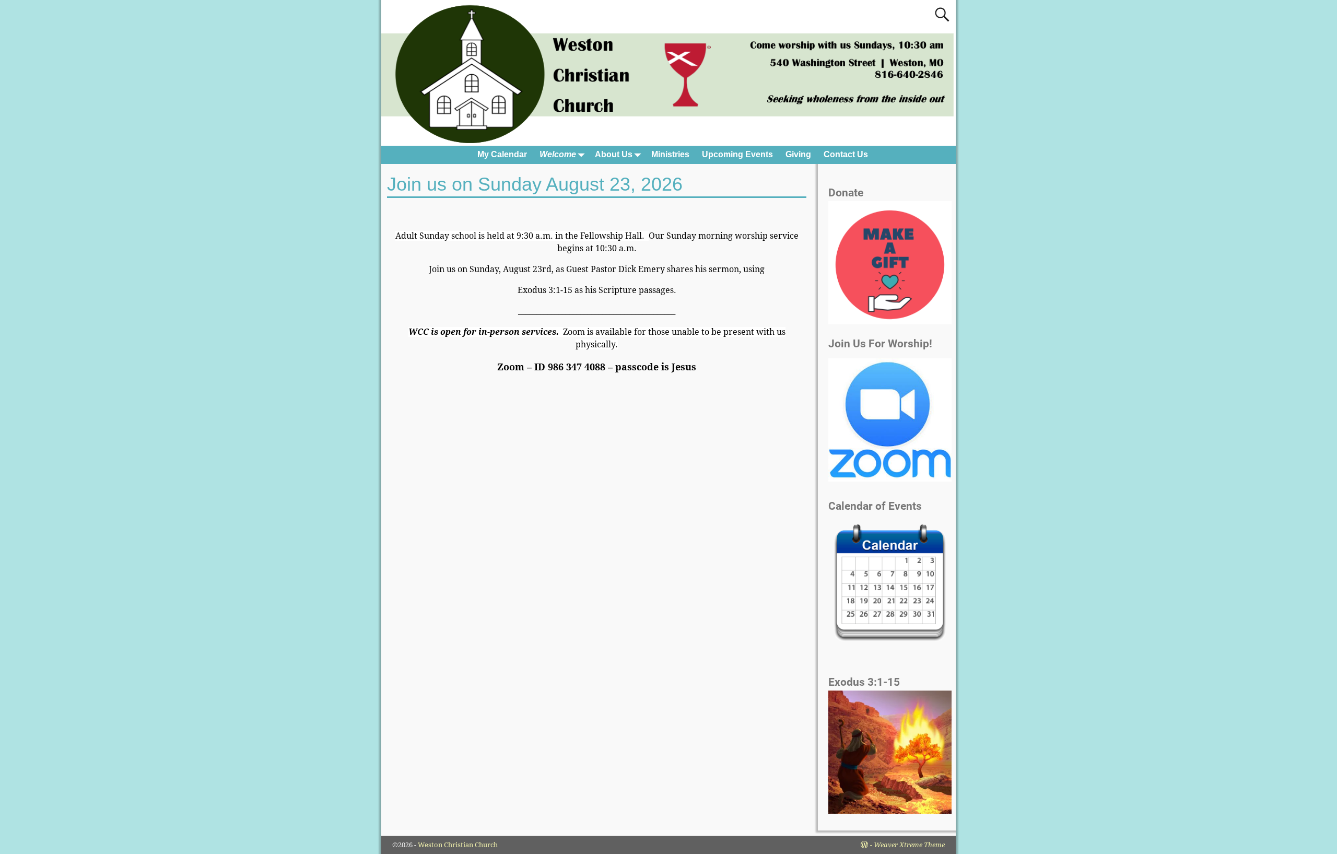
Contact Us (846, 154)
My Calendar (502, 154)
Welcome (558, 154)
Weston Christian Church (458, 845)
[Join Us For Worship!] (890, 420)
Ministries (670, 154)
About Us (613, 154)
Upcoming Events (737, 154)
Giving (798, 154)
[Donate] (890, 322)
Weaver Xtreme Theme (909, 845)
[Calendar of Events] (890, 584)
